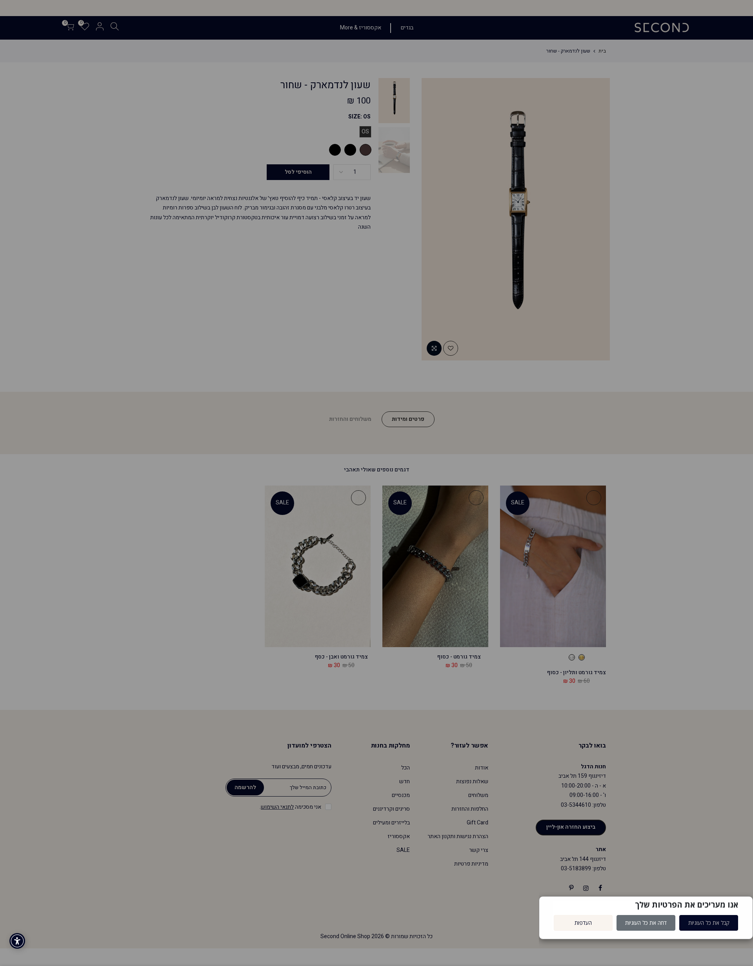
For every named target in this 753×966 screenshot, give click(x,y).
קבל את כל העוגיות (708, 922)
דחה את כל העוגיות (646, 922)
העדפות (583, 922)
